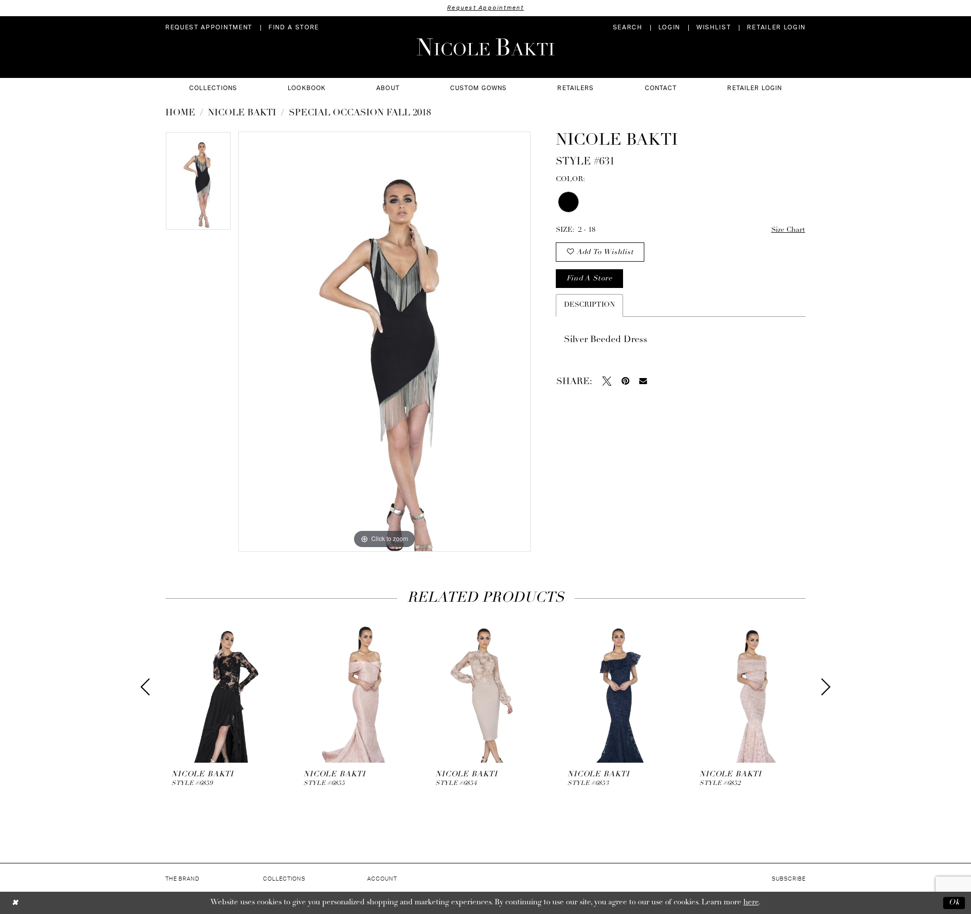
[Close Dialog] (15, 902)
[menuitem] (208, 27)
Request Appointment (485, 8)
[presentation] (222, 687)
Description (589, 305)
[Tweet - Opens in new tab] (606, 381)
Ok (954, 902)
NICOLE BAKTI (242, 113)
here (751, 902)
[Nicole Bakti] (485, 47)
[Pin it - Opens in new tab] (625, 381)
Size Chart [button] (788, 230)
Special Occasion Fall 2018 (360, 113)
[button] (669, 27)
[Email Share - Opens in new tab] (643, 381)
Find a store (589, 278)
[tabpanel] (198, 184)
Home (180, 113)
